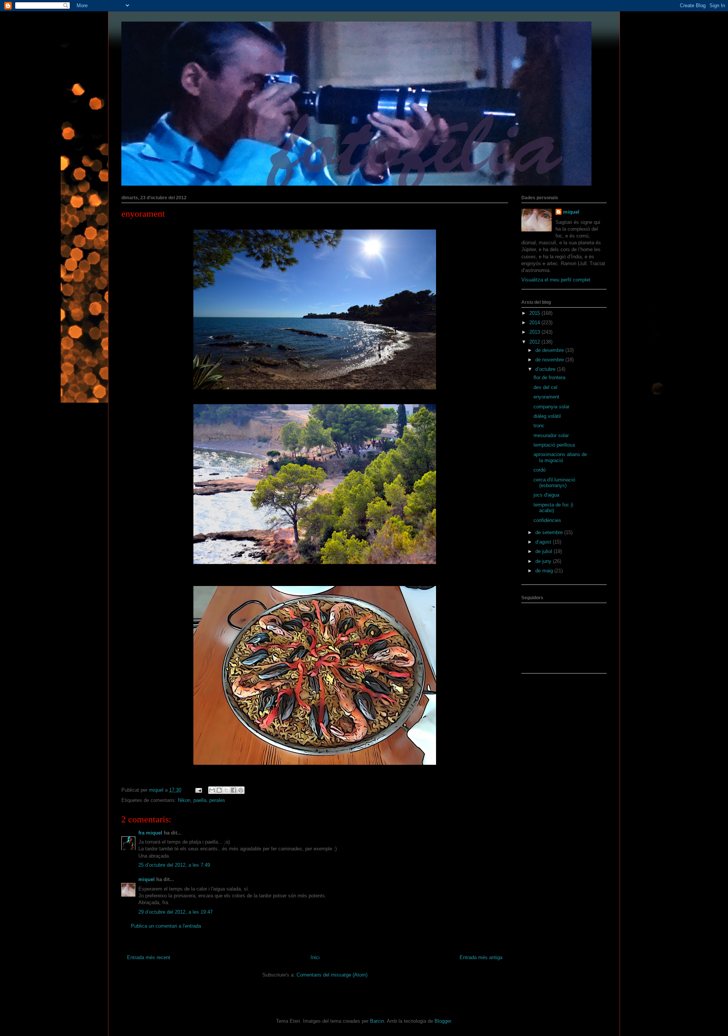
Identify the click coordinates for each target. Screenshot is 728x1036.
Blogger (443, 1021)
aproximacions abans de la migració (560, 457)
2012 (535, 342)
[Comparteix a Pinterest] (241, 790)
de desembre (550, 350)
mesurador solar (551, 435)
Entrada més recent (148, 957)
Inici (315, 957)
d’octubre (546, 369)
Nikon (184, 800)
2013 (535, 332)
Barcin (377, 1021)
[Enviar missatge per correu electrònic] (198, 790)
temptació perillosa (554, 445)
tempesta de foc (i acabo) (553, 508)
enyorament (546, 397)
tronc (538, 425)
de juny (544, 561)
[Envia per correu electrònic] (212, 790)
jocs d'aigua (546, 495)
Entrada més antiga (481, 957)
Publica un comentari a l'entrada (166, 926)
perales (217, 800)
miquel (146, 879)
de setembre (549, 532)
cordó (539, 470)
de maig (544, 570)
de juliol (544, 551)
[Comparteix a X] (226, 790)
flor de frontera (549, 377)
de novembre (550, 360)
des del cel (545, 387)
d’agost (544, 542)
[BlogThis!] (219, 790)
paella (199, 800)
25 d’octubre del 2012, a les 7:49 (174, 865)
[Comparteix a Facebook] (233, 790)
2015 (535, 313)
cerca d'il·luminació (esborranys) (554, 483)
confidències (547, 520)
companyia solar (551, 406)
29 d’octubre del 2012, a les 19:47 (175, 912)
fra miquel (150, 833)
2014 (535, 322)
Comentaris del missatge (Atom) (332, 975)
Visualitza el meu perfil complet (555, 280)
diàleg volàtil (547, 416)
